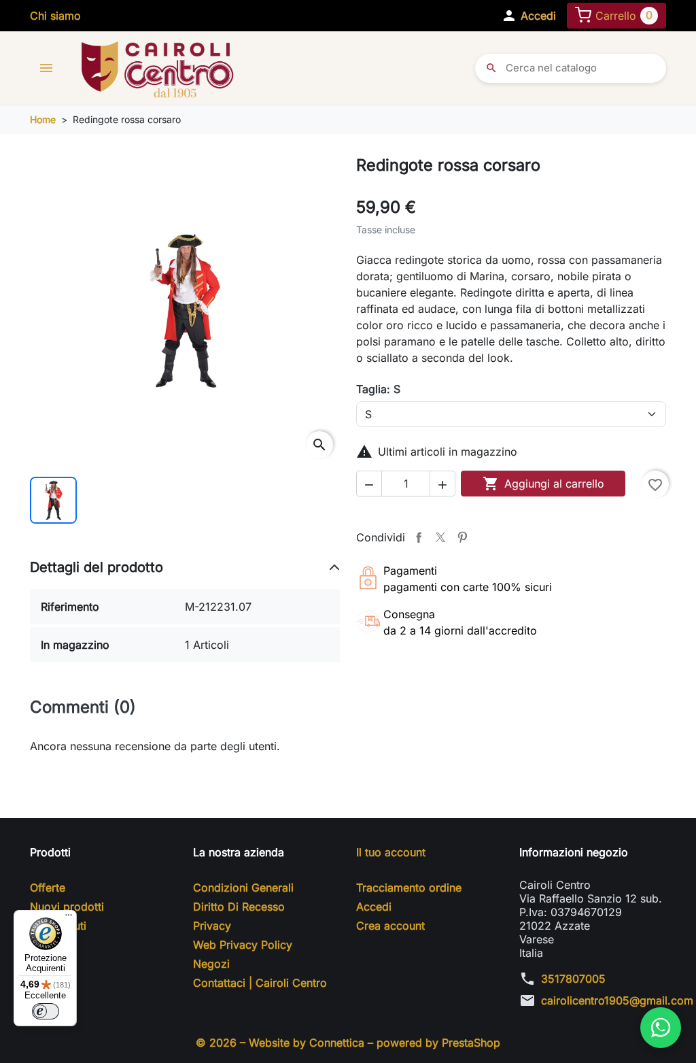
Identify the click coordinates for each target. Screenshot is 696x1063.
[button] (528, 15)
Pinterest (462, 537)
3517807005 (573, 978)
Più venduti (58, 925)
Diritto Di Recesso (239, 906)
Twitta (440, 537)
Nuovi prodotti (67, 906)
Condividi (419, 537)
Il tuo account (390, 852)
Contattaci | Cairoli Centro (260, 983)
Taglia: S (378, 389)
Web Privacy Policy (242, 944)
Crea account (390, 925)
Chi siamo (55, 15)
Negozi (211, 964)
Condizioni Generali (243, 887)
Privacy (212, 925)
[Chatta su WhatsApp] (660, 1027)
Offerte (47, 887)
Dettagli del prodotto (96, 567)
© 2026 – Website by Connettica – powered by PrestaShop (348, 1042)
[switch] (45, 1011)
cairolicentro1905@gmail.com (617, 1000)
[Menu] (68, 918)
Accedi (374, 906)
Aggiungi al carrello (543, 483)
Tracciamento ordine (409, 887)
